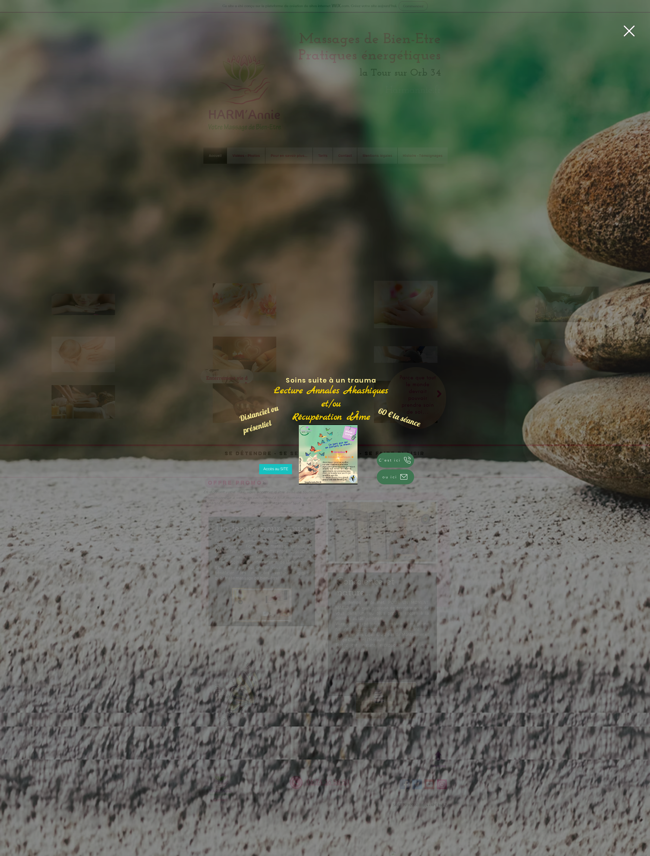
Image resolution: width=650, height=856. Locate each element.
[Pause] (305, 477)
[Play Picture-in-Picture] (348, 477)
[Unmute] (314, 477)
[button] (629, 31)
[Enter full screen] (356, 477)
